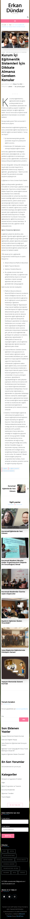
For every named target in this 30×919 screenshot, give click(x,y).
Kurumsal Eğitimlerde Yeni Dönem (12, 532)
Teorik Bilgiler (6, 797)
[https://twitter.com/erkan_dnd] (9, 896)
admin (10, 86)
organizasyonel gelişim (10, 868)
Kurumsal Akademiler (8, 790)
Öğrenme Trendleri (8, 793)
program (6, 872)
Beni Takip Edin (16, 805)
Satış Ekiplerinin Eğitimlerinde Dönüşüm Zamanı (13, 651)
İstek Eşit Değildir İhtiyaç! (9, 740)
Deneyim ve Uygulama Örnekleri (12, 779)
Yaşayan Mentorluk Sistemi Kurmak (12, 683)
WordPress (19, 916)
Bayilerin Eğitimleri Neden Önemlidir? (12, 622)
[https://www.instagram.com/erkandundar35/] (14, 896)
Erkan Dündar (15, 7)
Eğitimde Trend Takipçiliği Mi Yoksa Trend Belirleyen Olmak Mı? (15, 750)
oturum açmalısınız (22, 709)
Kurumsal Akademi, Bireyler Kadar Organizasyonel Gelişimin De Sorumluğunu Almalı (14, 562)
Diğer (3, 52)
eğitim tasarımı (14, 468)
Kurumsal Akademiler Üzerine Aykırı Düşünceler (13, 593)
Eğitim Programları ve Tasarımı (16, 52)
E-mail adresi (6, 818)
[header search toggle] (27, 17)
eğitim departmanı (9, 855)
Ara (3, 716)
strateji (22, 872)
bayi (4, 851)
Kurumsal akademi (9, 471)
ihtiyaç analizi (21, 859)
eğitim (5, 468)
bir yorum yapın (20, 86)
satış (14, 872)
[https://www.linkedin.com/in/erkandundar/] (4, 896)
